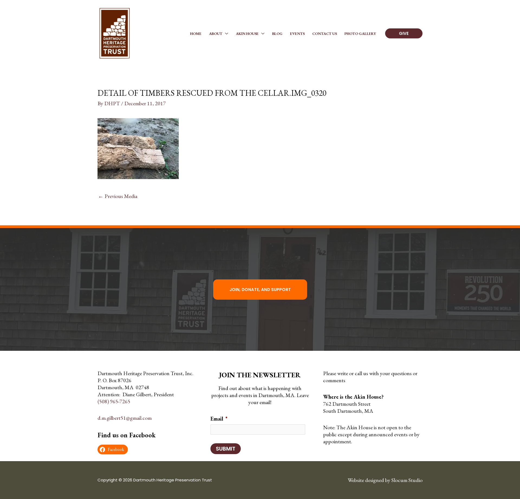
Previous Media (117, 196)
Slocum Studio (406, 480)
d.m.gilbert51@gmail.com (125, 417)
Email (218, 418)
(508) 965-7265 (114, 401)
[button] (225, 33)
